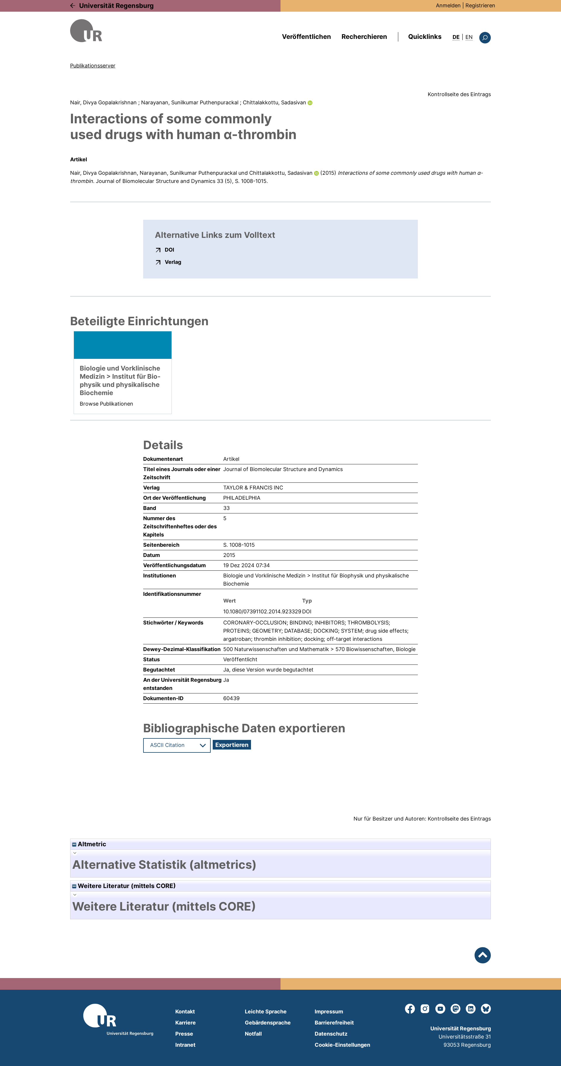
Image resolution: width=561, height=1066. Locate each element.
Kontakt (185, 1011)
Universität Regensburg (116, 5)
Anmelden (448, 5)
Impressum (329, 1011)
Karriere (185, 1023)
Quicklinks (424, 36)
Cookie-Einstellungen (342, 1045)
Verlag (173, 262)
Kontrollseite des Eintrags (459, 94)
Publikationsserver (92, 66)
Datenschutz (331, 1034)
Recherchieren (364, 36)
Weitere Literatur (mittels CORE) (126, 886)
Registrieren (480, 5)
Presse (184, 1034)
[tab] (280, 865)
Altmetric (91, 844)
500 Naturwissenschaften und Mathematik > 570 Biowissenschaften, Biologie (319, 649)
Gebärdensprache (268, 1023)
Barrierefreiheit (334, 1023)
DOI (169, 249)
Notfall (253, 1034)
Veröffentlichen (306, 36)
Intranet (185, 1045)
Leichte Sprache (266, 1011)
